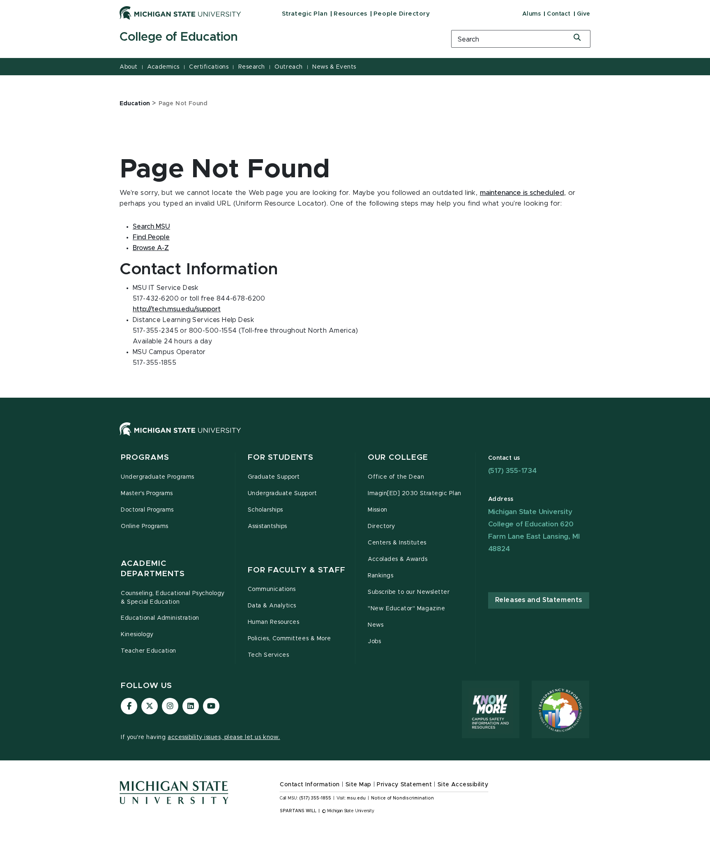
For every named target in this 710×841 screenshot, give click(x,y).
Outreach (288, 67)
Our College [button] (398, 457)
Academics (163, 67)
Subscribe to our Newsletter (409, 592)
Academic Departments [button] (153, 569)
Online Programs (144, 526)
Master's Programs (147, 493)
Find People (151, 237)
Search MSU (151, 226)
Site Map (358, 785)
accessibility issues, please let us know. (224, 737)
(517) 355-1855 (315, 798)
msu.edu (356, 798)
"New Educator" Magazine (406, 609)
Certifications (208, 67)
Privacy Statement (404, 785)
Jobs (374, 641)
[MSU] (355, 437)
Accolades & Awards (398, 559)
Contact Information (310, 785)
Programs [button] (145, 457)
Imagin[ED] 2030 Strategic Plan (414, 493)
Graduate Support (274, 477)
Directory (381, 526)
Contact (559, 14)
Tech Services (268, 655)
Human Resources (274, 622)
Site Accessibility (463, 785)
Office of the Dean (396, 477)
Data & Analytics (272, 606)
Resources (350, 14)
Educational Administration (160, 618)
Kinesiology (137, 634)
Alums (531, 14)
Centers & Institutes (397, 543)
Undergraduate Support (282, 493)
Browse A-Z (151, 248)
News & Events (334, 67)
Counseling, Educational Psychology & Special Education (173, 598)
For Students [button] (281, 457)
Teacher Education (148, 651)
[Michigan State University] (180, 12)
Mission (377, 510)
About (129, 67)
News (375, 625)
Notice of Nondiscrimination (402, 798)
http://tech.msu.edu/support (177, 309)
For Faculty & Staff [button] (297, 570)
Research (251, 67)
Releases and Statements (538, 600)
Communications (272, 589)
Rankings (380, 576)
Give (583, 14)
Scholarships (265, 510)
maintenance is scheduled (522, 193)
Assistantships (267, 526)
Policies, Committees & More (289, 639)
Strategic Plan (304, 14)
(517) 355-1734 (512, 470)
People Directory (401, 14)
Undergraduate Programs (157, 477)
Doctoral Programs (147, 510)
